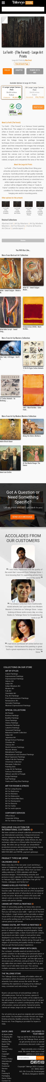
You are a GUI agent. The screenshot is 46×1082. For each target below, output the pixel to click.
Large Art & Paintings (13, 769)
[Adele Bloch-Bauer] (10, 429)
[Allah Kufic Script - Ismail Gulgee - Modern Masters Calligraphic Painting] (10, 312)
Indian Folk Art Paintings (14, 759)
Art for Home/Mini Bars (14, 799)
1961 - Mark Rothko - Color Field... (32, 408)
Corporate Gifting (12, 818)
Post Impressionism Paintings (17, 698)
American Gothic (6, 472)
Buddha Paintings (12, 718)
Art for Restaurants (12, 801)
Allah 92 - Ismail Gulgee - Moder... (31, 288)
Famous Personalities (13, 772)
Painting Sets (10, 767)
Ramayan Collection (13, 764)
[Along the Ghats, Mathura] (33, 426)
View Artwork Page (21, 63)
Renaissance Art (11, 701)
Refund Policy (7, 1049)
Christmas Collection (13, 762)
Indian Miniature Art (12, 686)
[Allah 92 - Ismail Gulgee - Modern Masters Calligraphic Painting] (33, 271)
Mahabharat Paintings (13, 752)
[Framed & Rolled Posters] (28, 885)
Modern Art (9, 688)
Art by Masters (21, 223)
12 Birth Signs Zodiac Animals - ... (33, 369)
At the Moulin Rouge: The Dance (31, 464)
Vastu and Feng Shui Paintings (17, 781)
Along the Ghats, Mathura (32, 436)
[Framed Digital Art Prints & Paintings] (40, 925)
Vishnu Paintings (11, 723)
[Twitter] (32, 1063)
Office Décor (10, 816)
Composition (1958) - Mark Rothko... (32, 328)
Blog (3, 1071)
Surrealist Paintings (12, 703)
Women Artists (11, 750)
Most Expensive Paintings (15, 757)
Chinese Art (9, 745)
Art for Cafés (10, 806)
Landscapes (17, 228)
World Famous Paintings (14, 747)
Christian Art (10, 742)
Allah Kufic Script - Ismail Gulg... (8, 330)
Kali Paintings (10, 779)
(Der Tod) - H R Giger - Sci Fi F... (9, 358)
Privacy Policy (7, 1059)
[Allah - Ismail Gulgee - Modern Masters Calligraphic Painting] (10, 273)
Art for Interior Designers (15, 821)
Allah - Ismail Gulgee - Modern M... (10, 291)
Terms (4, 1051)
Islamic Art (9, 681)
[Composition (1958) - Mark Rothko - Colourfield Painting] (33, 311)
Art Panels (9, 713)
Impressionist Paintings (14, 679)
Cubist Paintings (11, 674)
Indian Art (9, 684)
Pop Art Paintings (12, 696)
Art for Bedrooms (12, 791)
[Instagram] (39, 1063)
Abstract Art (7, 223)
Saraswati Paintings (13, 730)
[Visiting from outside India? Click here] (32, 830)
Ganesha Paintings (12, 725)
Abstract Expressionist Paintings (17, 706)
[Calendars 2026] (18, 862)
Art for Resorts (18, 226)
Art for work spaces (13, 808)
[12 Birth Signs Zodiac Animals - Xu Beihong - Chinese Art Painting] (33, 353)
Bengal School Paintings (14, 740)
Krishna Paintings (12, 715)
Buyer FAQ (6, 1044)
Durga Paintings (11, 776)
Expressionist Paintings (14, 676)
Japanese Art (10, 737)
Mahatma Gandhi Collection (16, 733)
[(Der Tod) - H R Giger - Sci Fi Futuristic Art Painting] (10, 348)
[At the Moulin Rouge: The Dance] (33, 453)
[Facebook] (35, 1063)
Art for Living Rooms (13, 789)
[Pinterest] (42, 1063)
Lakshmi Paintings (12, 728)
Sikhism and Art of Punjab (15, 774)
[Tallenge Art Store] (23, 3)
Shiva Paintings (11, 720)
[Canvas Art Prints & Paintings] (32, 904)
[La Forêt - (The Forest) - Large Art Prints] (23, 31)
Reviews (5, 1047)
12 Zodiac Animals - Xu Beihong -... (7, 399)
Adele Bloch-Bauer (6, 441)
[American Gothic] (10, 457)
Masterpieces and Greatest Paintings (19, 754)
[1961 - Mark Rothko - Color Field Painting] (33, 389)
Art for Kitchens (11, 794)
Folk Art (8, 691)
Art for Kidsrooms (12, 796)
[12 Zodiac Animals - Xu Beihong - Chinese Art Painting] (10, 385)
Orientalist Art (10, 693)
